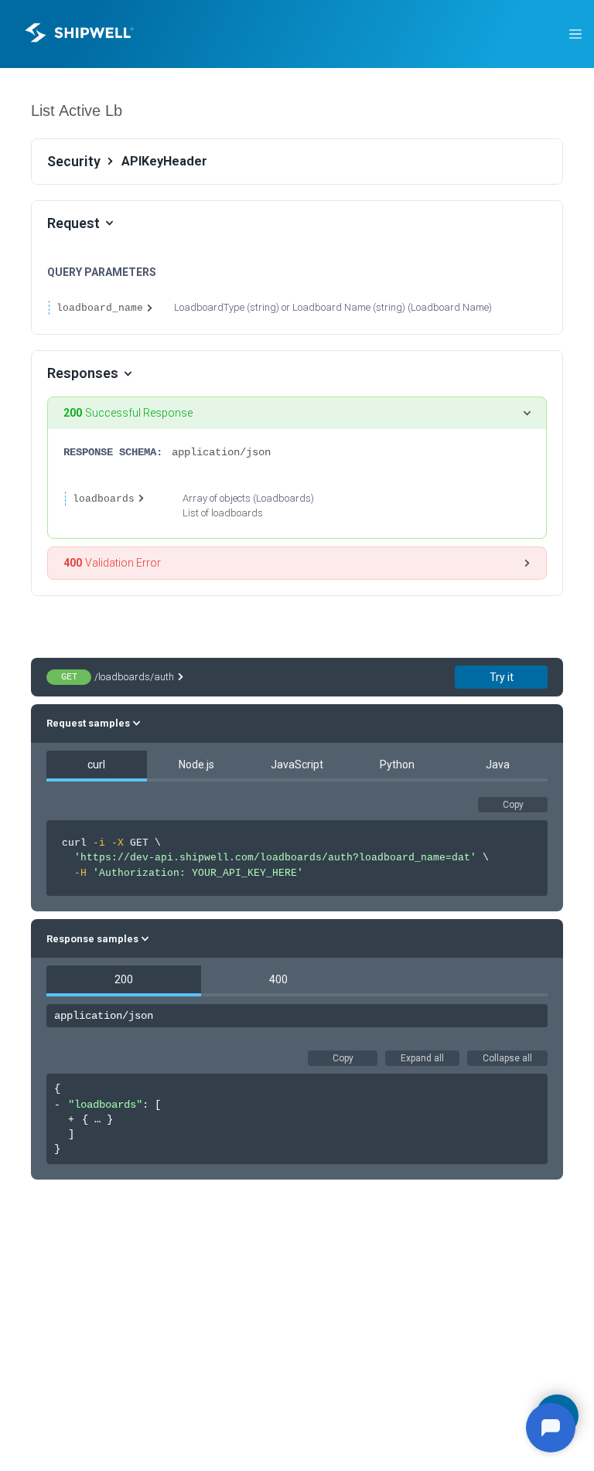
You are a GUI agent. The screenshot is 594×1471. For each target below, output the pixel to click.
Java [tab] (498, 764)
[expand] (71, 1120)
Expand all (422, 1059)
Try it (502, 677)
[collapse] (57, 1106)
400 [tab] (278, 980)
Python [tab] (397, 764)
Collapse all (507, 1059)
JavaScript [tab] (297, 764)
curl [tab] (96, 764)
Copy (513, 804)
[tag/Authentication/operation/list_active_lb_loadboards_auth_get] (22, 111)
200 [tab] (123, 980)
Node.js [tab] (196, 764)
